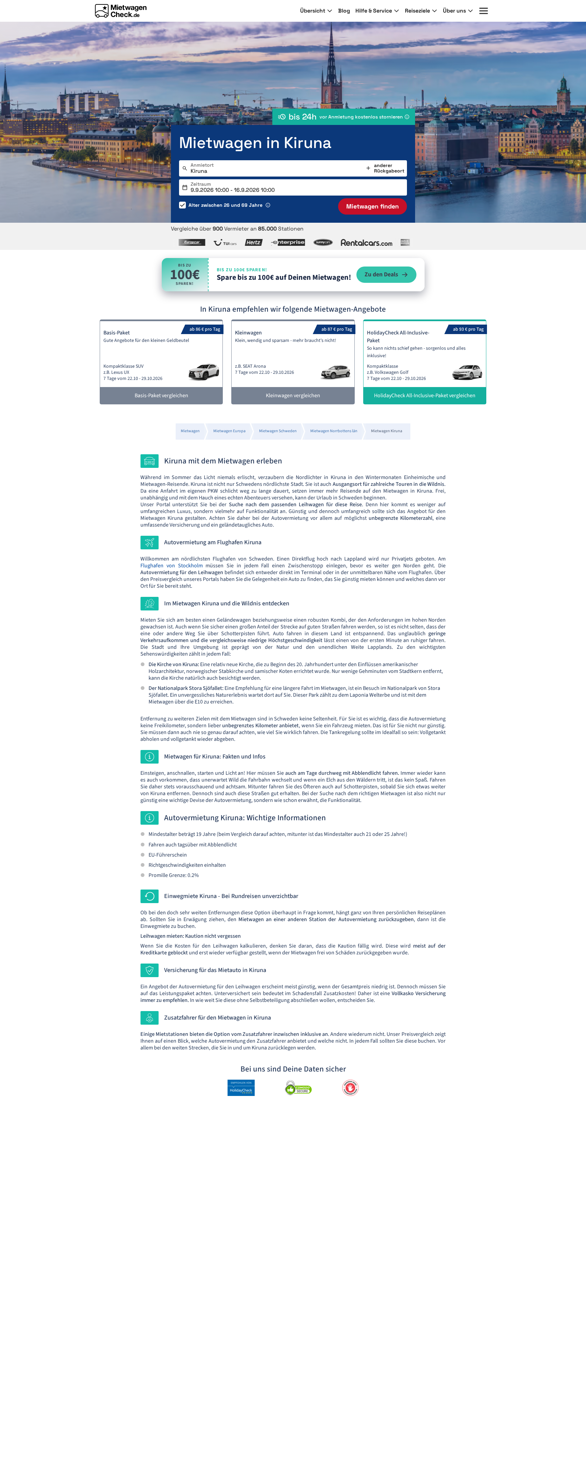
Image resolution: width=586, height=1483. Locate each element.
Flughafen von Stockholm (171, 565)
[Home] (120, 11)
